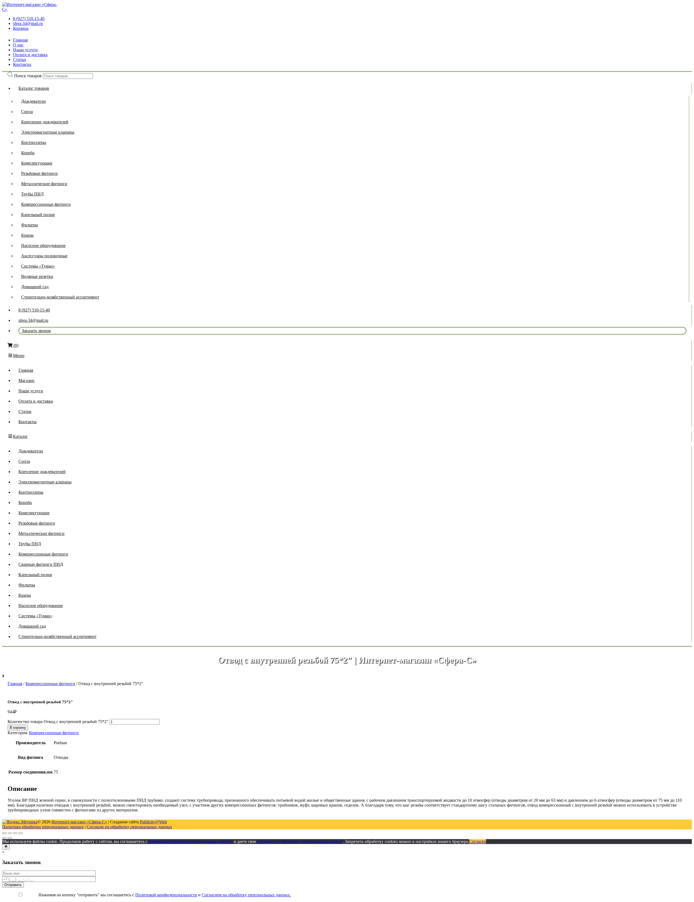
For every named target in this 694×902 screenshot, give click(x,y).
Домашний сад (35, 286)
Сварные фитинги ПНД (40, 564)
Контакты (22, 64)
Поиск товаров (28, 75)
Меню (18, 355)
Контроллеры (33, 142)
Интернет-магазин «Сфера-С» (79, 822)
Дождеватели (33, 101)
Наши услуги (25, 49)
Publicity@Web (153, 822)
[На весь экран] (15, 833)
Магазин (26, 380)
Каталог (20, 436)
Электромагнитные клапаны (47, 132)
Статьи (19, 59)
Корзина (20, 28)
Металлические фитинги (44, 183)
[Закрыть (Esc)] (4, 833)
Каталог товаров (33, 88)
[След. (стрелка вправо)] (10, 838)
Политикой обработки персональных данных (190, 841)
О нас (18, 45)
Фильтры (29, 225)
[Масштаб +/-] (20, 833)
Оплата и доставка (30, 54)
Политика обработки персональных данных (43, 826)
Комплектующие (36, 163)
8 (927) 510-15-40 (28, 18)
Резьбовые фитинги (39, 173)
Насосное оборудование (43, 245)
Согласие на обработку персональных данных (129, 826)
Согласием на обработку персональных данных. (246, 895)
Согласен (477, 841)
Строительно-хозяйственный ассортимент (60, 297)
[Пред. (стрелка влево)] (4, 838)
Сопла (27, 111)
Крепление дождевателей (44, 122)
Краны (27, 235)
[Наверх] (6, 847)
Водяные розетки (37, 276)
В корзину (18, 728)
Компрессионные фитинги (46, 204)
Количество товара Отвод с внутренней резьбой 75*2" (58, 721)
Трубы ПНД (32, 194)
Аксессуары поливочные (44, 255)
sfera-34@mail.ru (28, 23)
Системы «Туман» (38, 266)
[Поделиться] (10, 833)
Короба (27, 152)
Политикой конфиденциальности (166, 895)
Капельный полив (38, 214)
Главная (20, 40)
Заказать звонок (36, 330)
